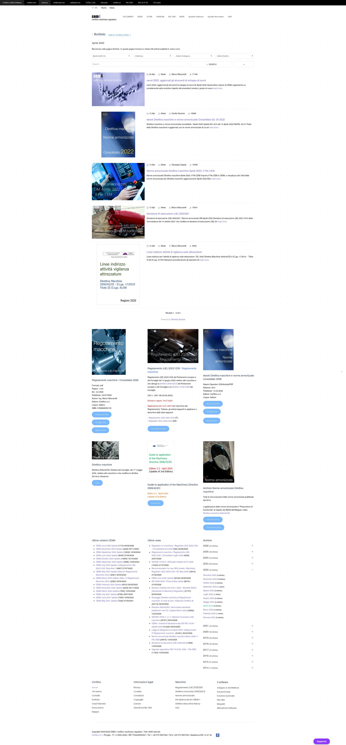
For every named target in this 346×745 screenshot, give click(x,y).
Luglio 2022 (208, 594)
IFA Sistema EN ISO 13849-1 (187, 699)
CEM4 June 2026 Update (107, 545)
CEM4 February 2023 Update (109, 584)
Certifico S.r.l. (97, 735)
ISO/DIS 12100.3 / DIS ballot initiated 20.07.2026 (172, 561)
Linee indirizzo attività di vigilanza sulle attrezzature (174, 252)
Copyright (138, 699)
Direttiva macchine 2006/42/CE (216, 513)
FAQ (177, 707)
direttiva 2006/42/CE (168, 383)
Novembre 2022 (210, 579)
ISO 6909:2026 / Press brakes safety (168, 581)
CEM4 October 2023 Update (108, 558)
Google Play (100, 422)
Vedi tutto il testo (158, 428)
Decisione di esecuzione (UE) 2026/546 (169, 642)
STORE (149, 16)
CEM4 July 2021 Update (106, 594)
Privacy (137, 687)
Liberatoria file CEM (143, 707)
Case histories (99, 703)
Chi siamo (97, 691)
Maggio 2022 (209, 602)
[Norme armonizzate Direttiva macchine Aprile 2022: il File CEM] (118, 181)
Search (212, 64)
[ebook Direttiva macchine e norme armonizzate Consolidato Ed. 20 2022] (118, 134)
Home (103, 7)
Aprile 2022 (208, 605)
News (112, 7)
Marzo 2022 (208, 609)
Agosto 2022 (208, 590)
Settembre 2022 (210, 586)
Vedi (97, 483)
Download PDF (101, 414)
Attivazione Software (227, 708)
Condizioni (139, 695)
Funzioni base (223, 691)
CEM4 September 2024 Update (109, 552)
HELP (230, 16)
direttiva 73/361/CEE (181, 386)
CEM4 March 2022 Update (107, 591)
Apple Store (100, 430)
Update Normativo (216, 16)
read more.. (218, 88)
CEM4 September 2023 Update (109, 561)
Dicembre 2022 (210, 575)
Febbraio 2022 (209, 613)
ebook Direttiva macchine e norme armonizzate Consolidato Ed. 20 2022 (186, 119)
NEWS (181, 16)
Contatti (96, 695)
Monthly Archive (178, 319)
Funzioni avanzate (225, 696)
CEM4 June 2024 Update (107, 555)
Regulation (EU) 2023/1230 (160, 420)
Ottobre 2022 (209, 582)
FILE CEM (171, 16)
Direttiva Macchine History (187, 703)
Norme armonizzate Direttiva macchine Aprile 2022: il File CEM (181, 170)
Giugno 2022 (209, 598)
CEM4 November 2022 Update (109, 587)
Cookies (138, 691)
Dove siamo (98, 707)
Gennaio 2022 (209, 617)
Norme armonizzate (185, 695)
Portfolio (96, 699)
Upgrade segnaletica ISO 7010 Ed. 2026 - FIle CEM (174, 649)
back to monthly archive (119, 34)
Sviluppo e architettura (228, 687)
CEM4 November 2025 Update (109, 548)
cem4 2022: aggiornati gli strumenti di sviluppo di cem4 (176, 80)
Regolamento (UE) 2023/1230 (161, 417)
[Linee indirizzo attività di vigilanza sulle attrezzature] (118, 274)
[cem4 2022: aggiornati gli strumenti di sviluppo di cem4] (118, 89)
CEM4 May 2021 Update (107, 600)
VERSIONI (160, 16)
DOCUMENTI (128, 16)
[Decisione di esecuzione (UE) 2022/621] (118, 221)
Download (155, 503)
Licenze (137, 703)
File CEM (221, 700)
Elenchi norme (213, 519)
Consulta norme (214, 527)
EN (96, 7)
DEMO (140, 16)
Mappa (95, 711)
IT (93, 7)
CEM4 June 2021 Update (107, 597)
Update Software (196, 16)
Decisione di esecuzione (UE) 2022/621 (168, 213)
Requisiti (221, 704)
